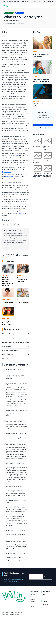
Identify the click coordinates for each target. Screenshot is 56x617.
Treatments (6, 275)
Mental (35, 51)
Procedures (33, 597)
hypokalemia (9, 176)
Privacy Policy (5, 614)
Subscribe (43, 124)
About (44, 594)
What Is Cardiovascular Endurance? (22, 279)
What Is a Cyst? (37, 146)
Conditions (6, 300)
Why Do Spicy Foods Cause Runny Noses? (6, 323)
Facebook (45, 604)
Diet (18, 300)
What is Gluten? (47, 160)
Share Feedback (23, 255)
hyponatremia (6, 172)
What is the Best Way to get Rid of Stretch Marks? (47, 175)
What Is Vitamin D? (23, 302)
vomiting (22, 213)
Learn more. (50, 1)
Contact (45, 597)
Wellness (20, 275)
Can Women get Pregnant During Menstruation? (37, 175)
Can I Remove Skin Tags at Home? (46, 148)
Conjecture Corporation (17, 612)
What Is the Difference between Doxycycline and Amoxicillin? (7, 281)
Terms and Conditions (14, 614)
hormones (16, 155)
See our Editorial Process (9, 255)
